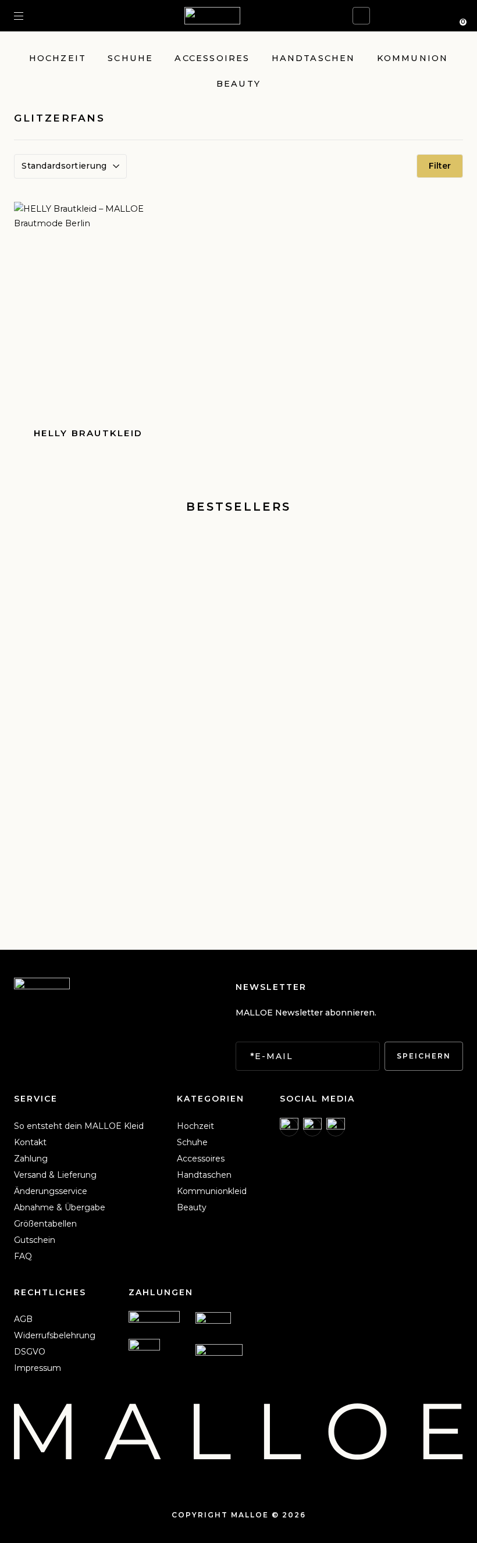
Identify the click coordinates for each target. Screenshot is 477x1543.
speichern (424, 1056)
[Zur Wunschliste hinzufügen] (146, 218)
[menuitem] (79, 1126)
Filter (440, 166)
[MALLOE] (212, 15)
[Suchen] (39, 15)
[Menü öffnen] (18, 15)
